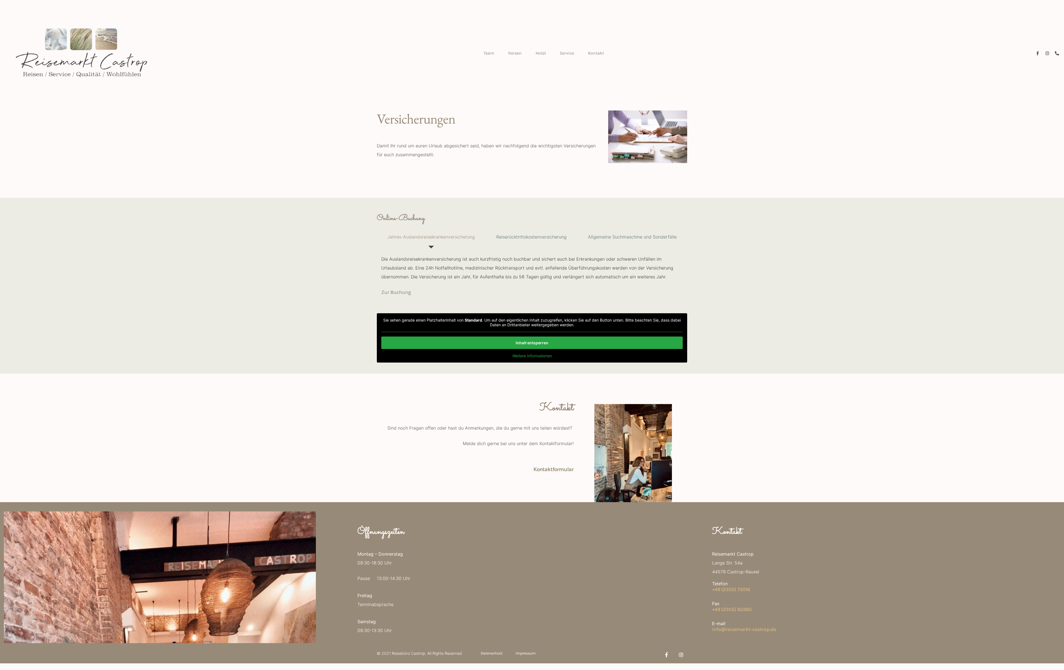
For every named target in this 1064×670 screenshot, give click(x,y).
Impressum (526, 653)
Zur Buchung (396, 292)
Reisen (515, 53)
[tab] (431, 237)
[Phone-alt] (1057, 53)
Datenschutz (492, 653)
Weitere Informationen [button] (532, 355)
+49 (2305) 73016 (731, 589)
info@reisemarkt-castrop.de (744, 629)
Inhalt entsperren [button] (532, 342)
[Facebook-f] (1037, 53)
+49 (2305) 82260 (732, 609)
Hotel (541, 53)
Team (489, 53)
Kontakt (596, 53)
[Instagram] (1047, 53)
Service (567, 53)
